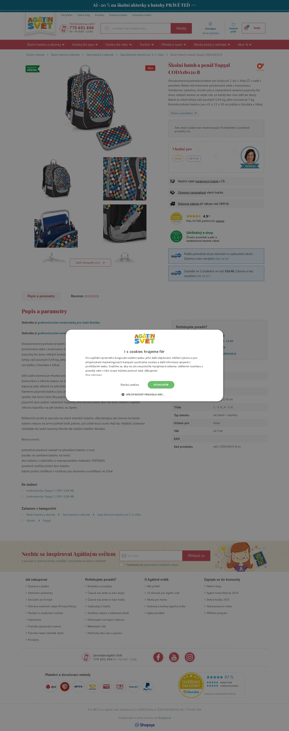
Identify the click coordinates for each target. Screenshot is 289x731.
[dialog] (144, 365)
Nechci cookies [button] (130, 384)
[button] (144, 394)
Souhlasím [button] (161, 384)
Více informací (94, 375)
